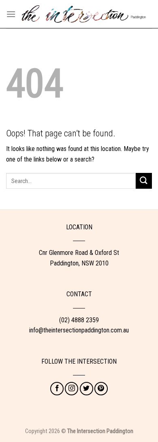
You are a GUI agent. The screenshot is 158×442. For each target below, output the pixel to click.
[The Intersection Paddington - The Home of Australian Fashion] (84, 14)
